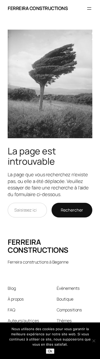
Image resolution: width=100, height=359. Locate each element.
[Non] (93, 340)
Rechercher (72, 210)
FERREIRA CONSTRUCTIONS (38, 8)
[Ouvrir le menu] (89, 8)
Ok (50, 351)
